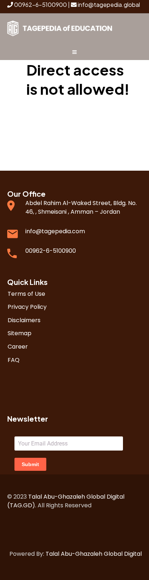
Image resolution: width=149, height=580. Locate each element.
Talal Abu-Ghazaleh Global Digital (94, 554)
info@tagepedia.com (55, 231)
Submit (30, 464)
